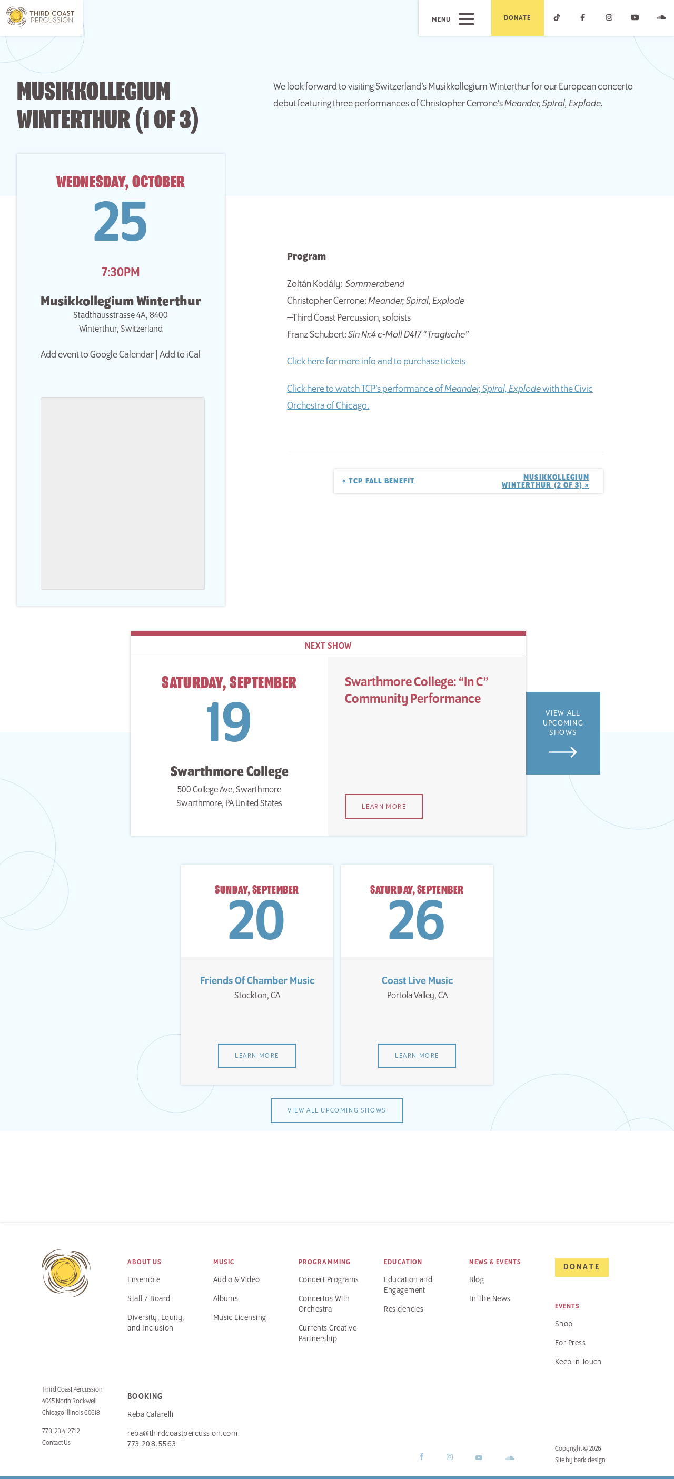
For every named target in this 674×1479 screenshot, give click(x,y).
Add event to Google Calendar (97, 355)
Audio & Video (236, 1280)
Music (224, 1262)
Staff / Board (148, 1299)
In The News (489, 1299)
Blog (476, 1280)
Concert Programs (329, 1280)
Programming (325, 1262)
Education (403, 1262)
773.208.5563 (151, 1444)
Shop (564, 1324)
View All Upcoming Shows (563, 723)
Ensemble (143, 1280)
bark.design (590, 1460)
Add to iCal (180, 355)
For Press (570, 1343)
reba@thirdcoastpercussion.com (182, 1434)
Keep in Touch (578, 1362)
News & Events (495, 1262)
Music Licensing (239, 1318)
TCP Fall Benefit (378, 481)
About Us (144, 1262)
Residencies (403, 1309)
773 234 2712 (61, 1431)
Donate (517, 18)
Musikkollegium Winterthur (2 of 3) (545, 481)
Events (567, 1306)
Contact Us (56, 1443)
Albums (226, 1299)
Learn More (384, 806)
